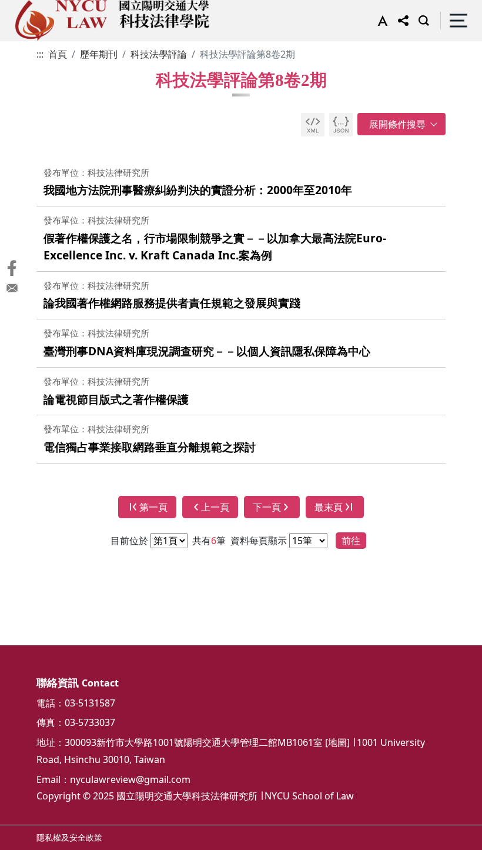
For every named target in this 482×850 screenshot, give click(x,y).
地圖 (337, 742)
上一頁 (215, 507)
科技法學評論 (158, 54)
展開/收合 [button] (401, 124)
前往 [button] (351, 540)
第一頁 (153, 507)
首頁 (57, 54)
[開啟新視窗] (312, 124)
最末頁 (328, 507)
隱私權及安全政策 (69, 837)
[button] (380, 20)
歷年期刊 (99, 54)
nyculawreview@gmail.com (130, 779)
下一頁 (267, 507)
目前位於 (129, 540)
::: (39, 54)
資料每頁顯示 (257, 540)
